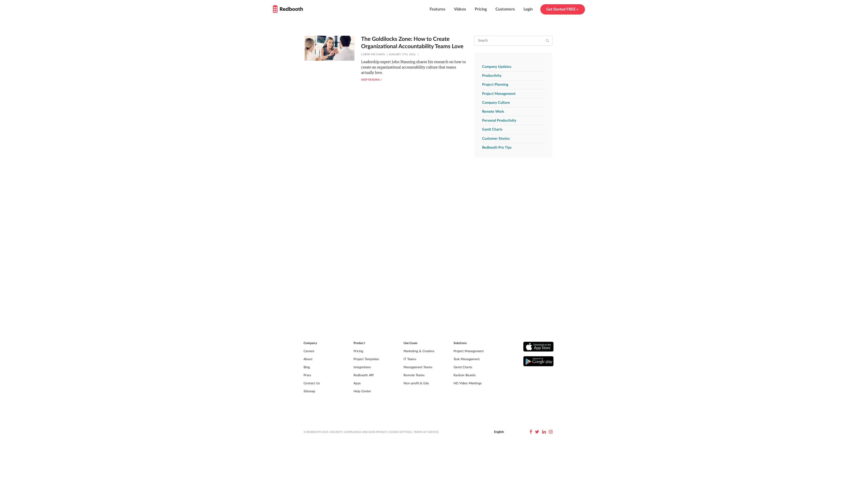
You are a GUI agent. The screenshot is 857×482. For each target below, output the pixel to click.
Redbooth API (364, 375)
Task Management (466, 359)
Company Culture (496, 102)
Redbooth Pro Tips (497, 147)
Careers (309, 351)
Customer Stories (496, 138)
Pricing (481, 9)
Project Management (499, 94)
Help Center (362, 391)
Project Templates (366, 359)
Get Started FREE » (562, 9)
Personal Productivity (499, 120)
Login (528, 9)
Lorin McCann (373, 54)
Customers (505, 9)
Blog (307, 367)
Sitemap (309, 391)
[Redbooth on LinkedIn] (544, 432)
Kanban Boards (464, 375)
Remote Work (493, 111)
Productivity (491, 75)
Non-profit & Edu (416, 383)
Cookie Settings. (400, 432)
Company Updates (496, 67)
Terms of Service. (426, 432)
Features (437, 9)
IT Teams (410, 359)
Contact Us (312, 383)
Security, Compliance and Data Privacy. (359, 432)
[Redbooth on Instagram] (551, 432)
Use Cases (410, 343)
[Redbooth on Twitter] (537, 432)
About (308, 359)
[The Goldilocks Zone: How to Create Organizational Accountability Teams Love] (329, 48)
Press (307, 375)
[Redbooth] (288, 9)
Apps (357, 383)
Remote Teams (414, 375)
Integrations (362, 367)
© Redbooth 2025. (316, 432)
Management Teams (418, 367)
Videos (460, 9)
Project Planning (495, 84)
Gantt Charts (492, 129)
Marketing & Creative (419, 351)
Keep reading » (371, 79)
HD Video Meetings (467, 383)
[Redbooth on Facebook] (531, 432)
